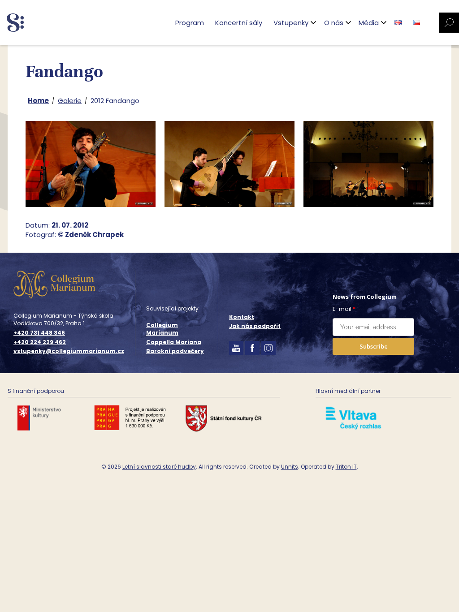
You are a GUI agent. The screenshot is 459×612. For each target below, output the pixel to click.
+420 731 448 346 (39, 332)
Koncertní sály (238, 22)
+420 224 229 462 (39, 342)
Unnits (289, 466)
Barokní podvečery (175, 351)
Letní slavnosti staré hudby (159, 466)
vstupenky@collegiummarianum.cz (68, 351)
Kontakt (241, 317)
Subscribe (373, 346)
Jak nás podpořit (255, 326)
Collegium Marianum (162, 328)
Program (189, 22)
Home (38, 100)
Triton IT (346, 466)
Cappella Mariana (173, 342)
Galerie (70, 100)
